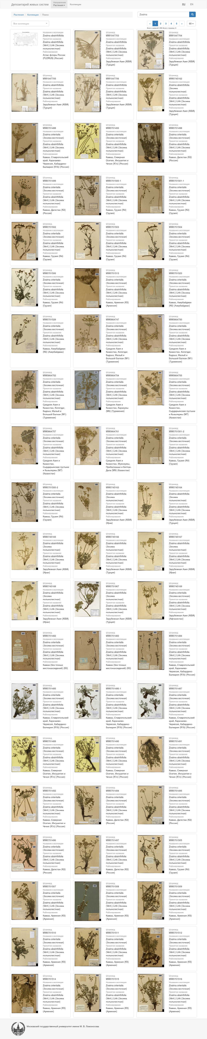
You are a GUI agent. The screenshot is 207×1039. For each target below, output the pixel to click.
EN (191, 4)
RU (183, 4)
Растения (19, 14)
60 (190, 23)
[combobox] (30, 23)
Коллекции (75, 4)
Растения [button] (58, 5)
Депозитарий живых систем (30, 4)
